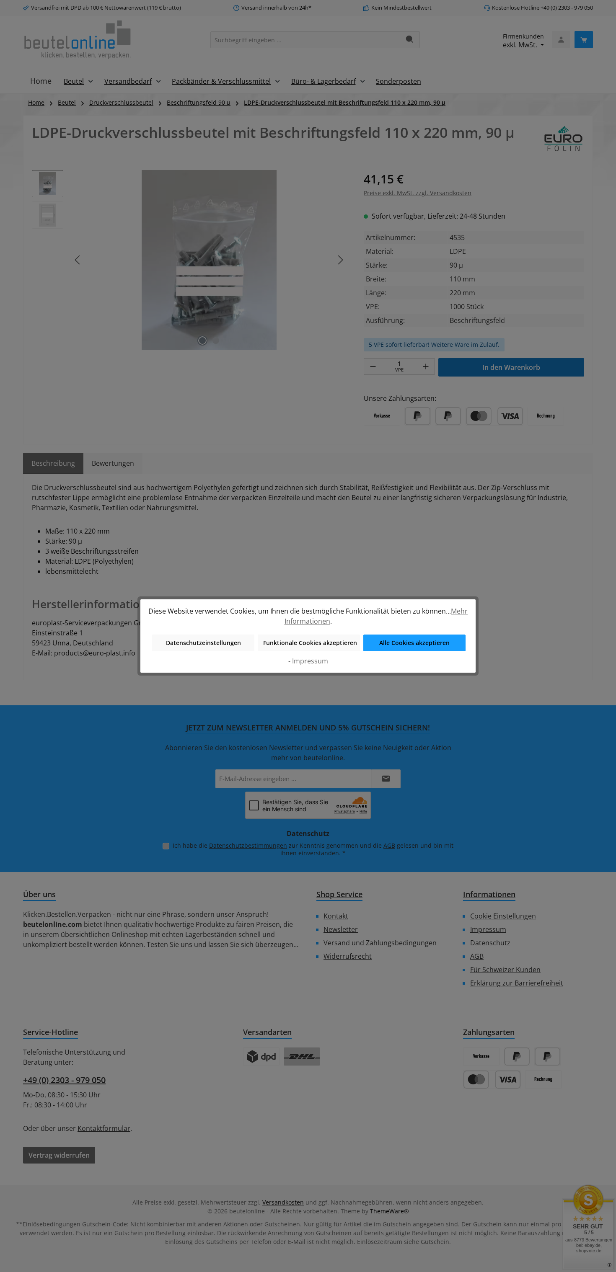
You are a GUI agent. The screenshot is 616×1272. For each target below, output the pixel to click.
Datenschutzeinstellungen (203, 643)
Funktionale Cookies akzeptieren (310, 643)
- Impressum (308, 661)
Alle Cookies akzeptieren (414, 643)
